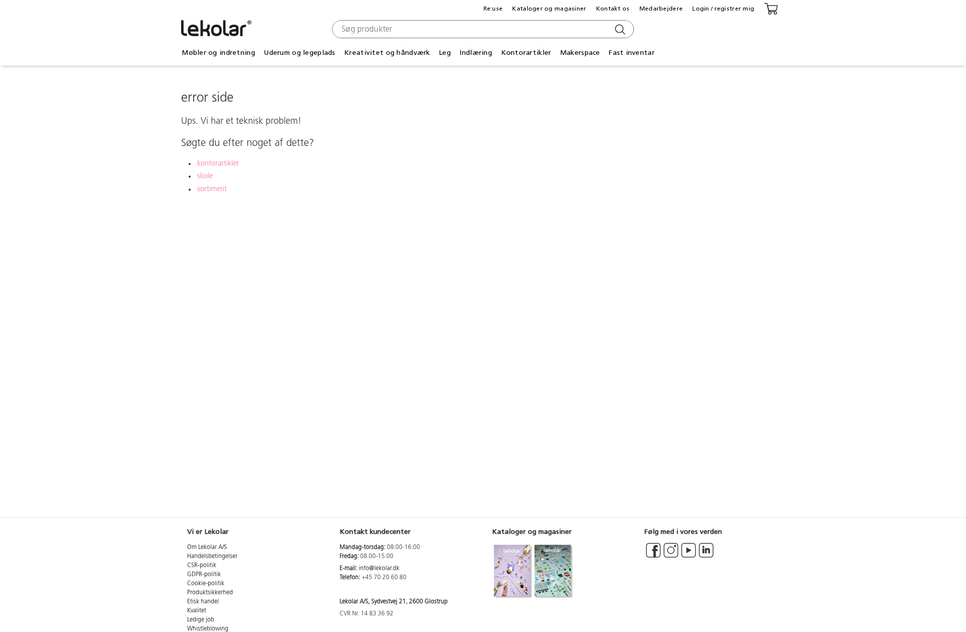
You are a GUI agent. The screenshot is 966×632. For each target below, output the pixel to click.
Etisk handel (203, 602)
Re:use (493, 8)
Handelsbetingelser (212, 557)
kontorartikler (218, 164)
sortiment (212, 189)
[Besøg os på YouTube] (688, 555)
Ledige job (200, 620)
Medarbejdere (661, 8)
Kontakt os (613, 8)
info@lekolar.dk (379, 569)
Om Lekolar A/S (207, 547)
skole (205, 176)
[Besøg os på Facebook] (653, 555)
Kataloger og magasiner (549, 8)
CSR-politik (201, 566)
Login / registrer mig (723, 8)
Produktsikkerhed (210, 593)
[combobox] (482, 29)
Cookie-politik (205, 584)
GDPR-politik (204, 575)
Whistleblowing (207, 629)
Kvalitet (196, 611)
